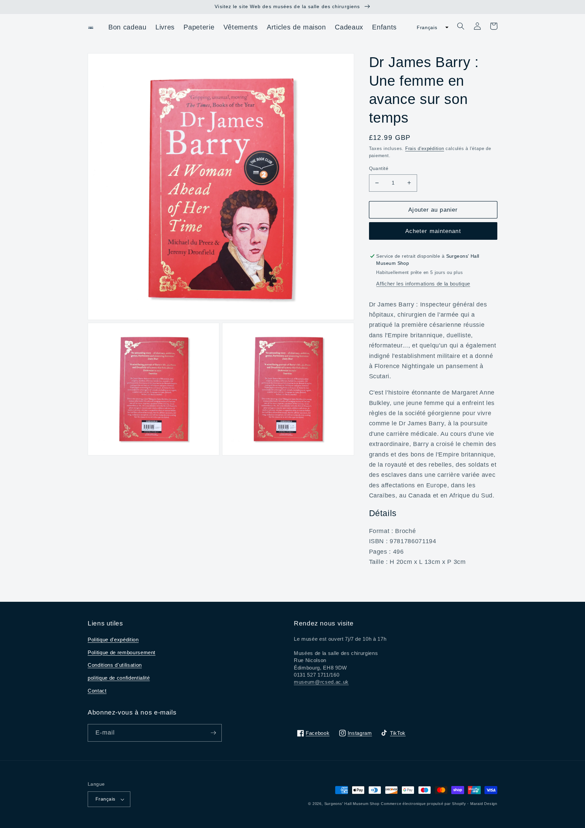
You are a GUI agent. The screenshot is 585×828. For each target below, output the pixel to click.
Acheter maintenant (433, 231)
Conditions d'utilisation (115, 665)
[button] (431, 27)
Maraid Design (483, 804)
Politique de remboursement (121, 652)
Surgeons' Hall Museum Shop (352, 804)
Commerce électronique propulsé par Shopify (423, 804)
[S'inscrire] (213, 733)
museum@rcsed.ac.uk (321, 682)
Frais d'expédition (424, 148)
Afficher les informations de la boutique (423, 283)
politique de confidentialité (119, 678)
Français (105, 799)
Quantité (379, 168)
